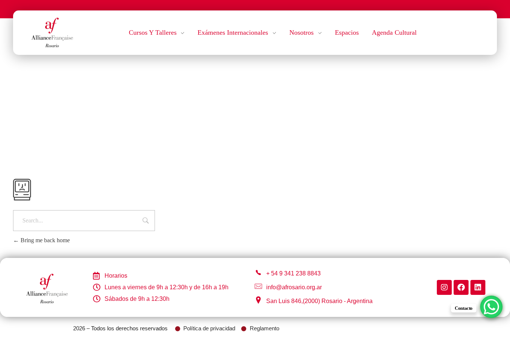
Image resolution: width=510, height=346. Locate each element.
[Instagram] (444, 287)
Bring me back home (44, 240)
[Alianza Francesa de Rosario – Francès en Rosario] (52, 31)
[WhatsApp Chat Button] (491, 307)
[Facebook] (461, 287)
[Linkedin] (477, 287)
